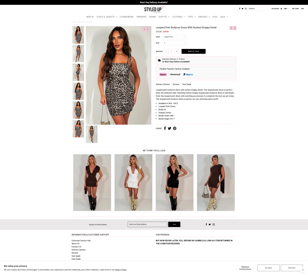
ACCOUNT (276, 9)
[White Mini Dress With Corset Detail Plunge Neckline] (133, 210)
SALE (222, 17)
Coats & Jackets (106, 17)
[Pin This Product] (174, 128)
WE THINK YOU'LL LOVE (154, 150)
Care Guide (76, 259)
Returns (176, 84)
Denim (152, 17)
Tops (190, 17)
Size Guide (186, 84)
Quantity (159, 51)
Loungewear (126, 17)
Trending (141, 17)
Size (157, 43)
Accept (268, 268)
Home (74, 22)
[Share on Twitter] (169, 128)
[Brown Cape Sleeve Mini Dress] (216, 210)
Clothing (177, 17)
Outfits (163, 17)
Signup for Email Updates (98, 224)
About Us (75, 243)
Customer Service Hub (81, 240)
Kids (215, 17)
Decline (291, 268)
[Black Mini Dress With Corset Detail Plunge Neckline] (174, 210)
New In (90, 17)
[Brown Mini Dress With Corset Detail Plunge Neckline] (92, 210)
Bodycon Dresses (85, 22)
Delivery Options (163, 84)
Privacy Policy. (121, 270)
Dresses (202, 17)
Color (158, 37)
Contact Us (76, 247)
